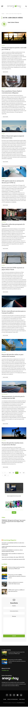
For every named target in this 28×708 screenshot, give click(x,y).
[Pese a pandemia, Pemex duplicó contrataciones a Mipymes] (14, 81)
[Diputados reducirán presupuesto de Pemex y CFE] (14, 214)
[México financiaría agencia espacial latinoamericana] (14, 126)
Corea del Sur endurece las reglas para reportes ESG (13, 559)
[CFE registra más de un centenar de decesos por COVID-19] (14, 171)
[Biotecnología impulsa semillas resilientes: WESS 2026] (4, 569)
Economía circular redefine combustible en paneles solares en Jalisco (17, 576)
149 (13, 472)
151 (20, 472)
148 (10, 472)
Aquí (14, 512)
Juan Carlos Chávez (13, 22)
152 (23, 472)
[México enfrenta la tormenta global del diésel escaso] (4, 584)
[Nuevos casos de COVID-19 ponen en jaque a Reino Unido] (14, 258)
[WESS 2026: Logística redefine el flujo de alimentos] (4, 591)
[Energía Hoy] (14, 6)
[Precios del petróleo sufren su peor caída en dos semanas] (14, 345)
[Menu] (2, 6)
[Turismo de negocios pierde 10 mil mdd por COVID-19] (14, 38)
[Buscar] (26, 6)
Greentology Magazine (9, 540)
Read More (5, 71)
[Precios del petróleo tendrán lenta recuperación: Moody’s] (14, 433)
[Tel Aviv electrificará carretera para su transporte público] (14, 301)
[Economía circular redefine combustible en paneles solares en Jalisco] (4, 576)
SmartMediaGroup (21, 702)
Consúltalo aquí (5, 670)
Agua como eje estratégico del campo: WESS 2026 (13, 557)
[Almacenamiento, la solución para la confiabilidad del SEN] (14, 387)
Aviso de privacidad (12, 699)
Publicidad (22, 699)
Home (4, 699)
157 (5, 475)
